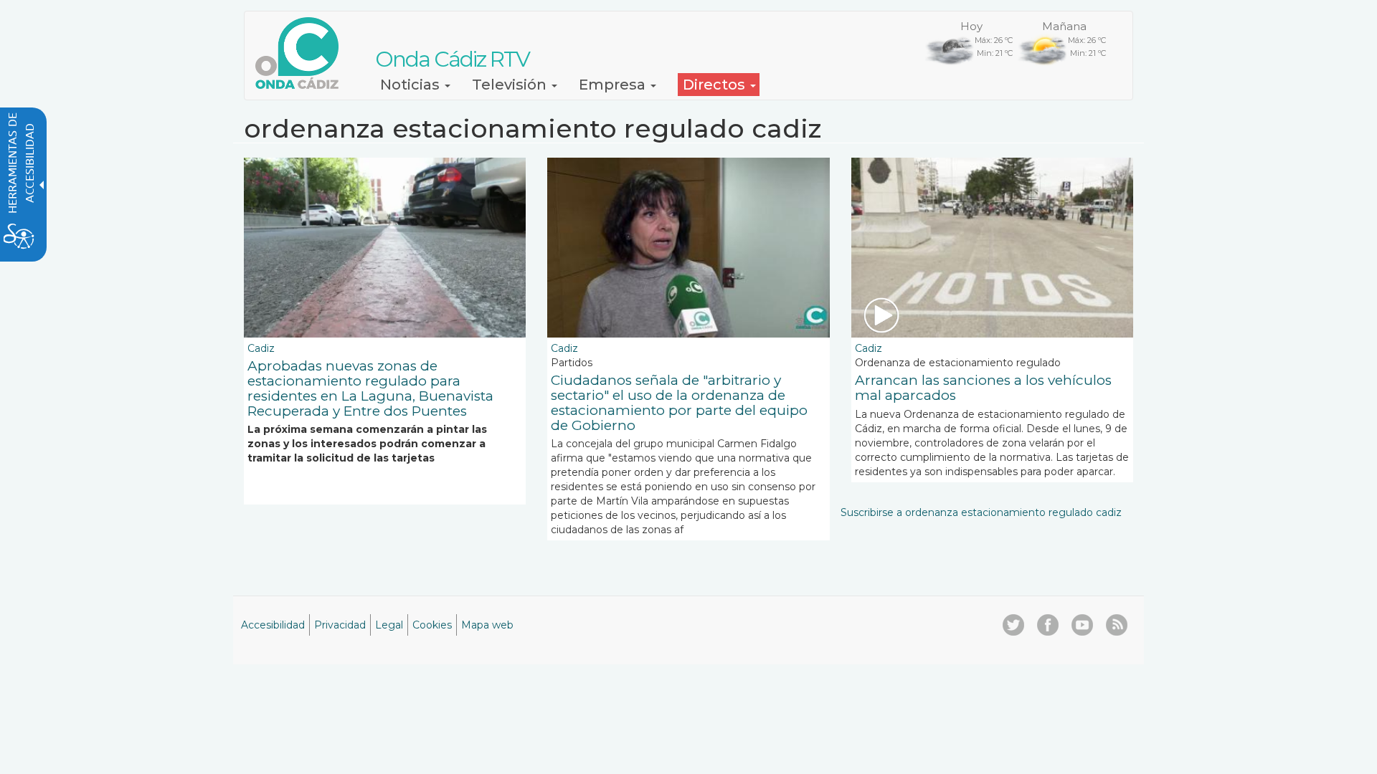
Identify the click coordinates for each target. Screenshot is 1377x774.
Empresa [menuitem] (614, 84)
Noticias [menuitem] (411, 84)
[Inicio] (302, 53)
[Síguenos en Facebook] (1048, 625)
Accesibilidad (273, 624)
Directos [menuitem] (716, 84)
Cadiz (261, 348)
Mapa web (487, 624)
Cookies (432, 624)
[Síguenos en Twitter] (1013, 625)
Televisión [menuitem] (511, 84)
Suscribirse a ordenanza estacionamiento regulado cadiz (981, 512)
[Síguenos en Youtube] (1082, 625)
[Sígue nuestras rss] (1116, 625)
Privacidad (340, 624)
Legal (389, 624)
